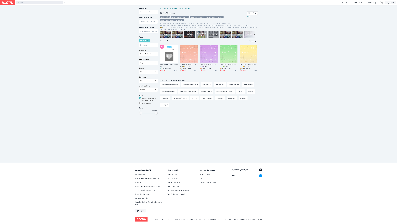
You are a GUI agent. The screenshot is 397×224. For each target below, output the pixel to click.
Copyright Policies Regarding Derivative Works (148, 203)
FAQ (201, 178)
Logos (181, 8)
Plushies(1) (220, 98)
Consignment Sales (141, 198)
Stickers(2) (165, 98)
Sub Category (144, 59)
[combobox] (39, 2)
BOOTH (162, 8)
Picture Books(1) (207, 98)
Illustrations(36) (234, 84)
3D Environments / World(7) (224, 91)
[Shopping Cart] (381, 2)
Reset (248, 16)
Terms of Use (169, 219)
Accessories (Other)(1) (180, 98)
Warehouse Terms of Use (182, 219)
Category (142, 50)
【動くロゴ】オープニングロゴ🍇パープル (208, 65)
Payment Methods (173, 182)
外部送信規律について (214, 219)
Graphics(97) (207, 84)
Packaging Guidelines (142, 194)
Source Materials (172, 8)
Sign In (344, 2)
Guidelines (193, 219)
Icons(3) (250, 91)
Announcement (205, 174)
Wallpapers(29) (248, 84)
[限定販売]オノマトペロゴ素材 (169, 65)
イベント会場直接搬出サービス (145, 190)
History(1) (165, 105)
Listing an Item (140, 174)
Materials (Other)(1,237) (190, 84)
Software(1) (231, 98)
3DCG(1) (194, 98)
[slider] (140, 113)
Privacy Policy (202, 219)
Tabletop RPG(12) (206, 91)
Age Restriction (144, 86)
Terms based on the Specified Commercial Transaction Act (239, 219)
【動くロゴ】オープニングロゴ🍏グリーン (228, 65)
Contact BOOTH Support (208, 182)
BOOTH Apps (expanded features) (147, 178)
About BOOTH (357, 2)
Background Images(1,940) (170, 84)
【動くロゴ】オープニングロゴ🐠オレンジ (188, 65)
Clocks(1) (243, 98)
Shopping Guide (172, 178)
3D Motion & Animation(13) (188, 91)
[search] (60, 2)
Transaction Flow (173, 186)
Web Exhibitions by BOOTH (176, 194)
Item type (142, 77)
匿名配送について (141, 182)
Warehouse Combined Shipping (178, 190)
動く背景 (187, 8)
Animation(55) (219, 84)
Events (141, 68)
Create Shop (372, 2)
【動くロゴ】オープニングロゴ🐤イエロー (248, 65)
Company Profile (159, 219)
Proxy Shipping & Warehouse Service (147, 186)
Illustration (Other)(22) (168, 91)
